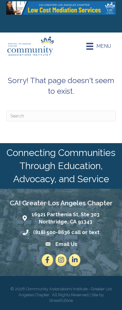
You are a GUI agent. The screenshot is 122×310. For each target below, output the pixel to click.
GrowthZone (61, 300)
